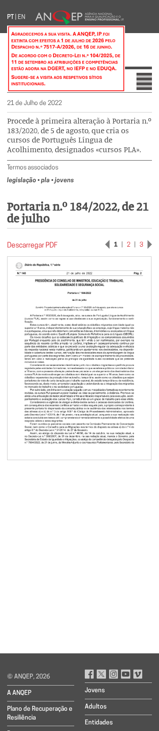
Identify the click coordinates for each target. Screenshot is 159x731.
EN (21, 17)
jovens (64, 180)
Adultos (95, 707)
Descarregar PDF (32, 245)
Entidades (99, 723)
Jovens (95, 690)
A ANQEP (19, 693)
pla (46, 180)
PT (10, 17)
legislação (22, 180)
